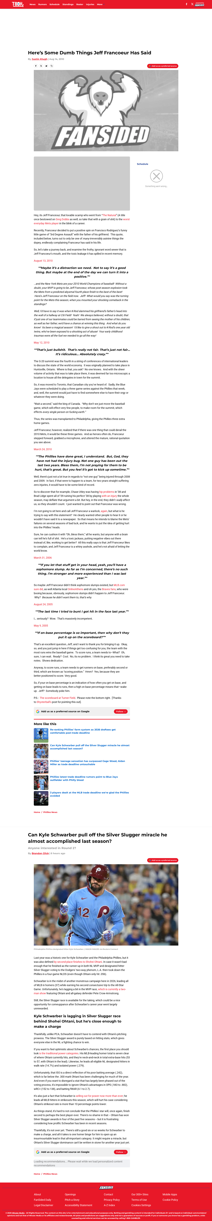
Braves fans (109, 589)
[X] (192, 4)
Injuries (90, 4)
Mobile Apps (170, 1194)
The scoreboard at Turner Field (57, 697)
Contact (108, 1194)
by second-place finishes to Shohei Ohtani (78, 961)
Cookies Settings (141, 1205)
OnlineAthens (75, 589)
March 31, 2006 (43, 557)
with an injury (109, 495)
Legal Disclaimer (43, 1205)
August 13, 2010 (43, 260)
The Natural (109, 215)
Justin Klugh (39, 59)
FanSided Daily (42, 1199)
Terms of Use (139, 1199)
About (37, 1194)
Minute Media (18, 1213)
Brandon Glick (40, 853)
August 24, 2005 (43, 604)
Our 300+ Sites (139, 1194)
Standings (68, 4)
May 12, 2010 (41, 342)
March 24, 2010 (43, 449)
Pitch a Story (72, 1199)
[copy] (52, 66)
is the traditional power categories (58, 1053)
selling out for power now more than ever (99, 1095)
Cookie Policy (170, 1199)
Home (37, 812)
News (32, 4)
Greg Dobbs (62, 219)
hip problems (106, 491)
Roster (79, 4)
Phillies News (50, 812)
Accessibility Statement (78, 1205)
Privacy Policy (112, 1199)
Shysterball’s (44, 701)
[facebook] (186, 4)
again (104, 511)
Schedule (55, 4)
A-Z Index (109, 1205)
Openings (70, 1194)
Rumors (42, 4)
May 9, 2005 (41, 625)
